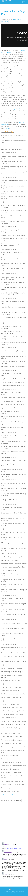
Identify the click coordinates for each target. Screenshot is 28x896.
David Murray (17, 19)
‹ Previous (5, 795)
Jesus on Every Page (16, 800)
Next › (14, 795)
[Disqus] (14, 821)
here (7, 128)
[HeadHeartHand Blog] (5, 1)
